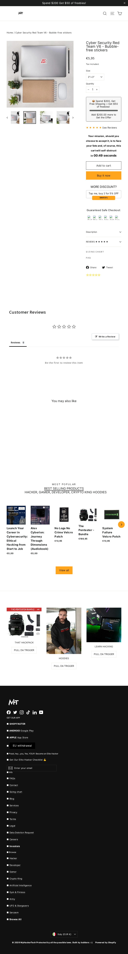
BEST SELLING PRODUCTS (64, 488)
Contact (14, 785)
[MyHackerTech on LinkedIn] (35, 712)
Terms (13, 819)
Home (10, 32)
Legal (12, 825)
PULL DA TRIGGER (24, 650)
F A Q (88, 258)
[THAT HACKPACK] (24, 623)
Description (91, 232)
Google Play (27, 730)
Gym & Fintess (17, 892)
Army (12, 899)
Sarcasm (14, 912)
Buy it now (103, 175)
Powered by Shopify (105, 942)
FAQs (12, 778)
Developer (15, 865)
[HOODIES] (63, 631)
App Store (19, 737)
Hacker (13, 858)
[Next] (121, 524)
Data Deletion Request (22, 832)
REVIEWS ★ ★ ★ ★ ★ (97, 241)
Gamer (13, 871)
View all (64, 570)
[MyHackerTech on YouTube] (41, 712)
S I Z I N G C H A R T (95, 252)
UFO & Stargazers (19, 905)
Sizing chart (16, 791)
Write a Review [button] (107, 336)
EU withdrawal (22, 745)
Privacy (13, 812)
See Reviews (109, 127)
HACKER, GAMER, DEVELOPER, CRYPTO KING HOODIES (66, 492)
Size (88, 71)
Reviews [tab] (15, 342)
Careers (14, 839)
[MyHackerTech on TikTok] (28, 712)
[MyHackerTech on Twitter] (15, 712)
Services (14, 805)
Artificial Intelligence (21, 885)
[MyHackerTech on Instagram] (22, 712)
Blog (12, 798)
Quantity (90, 84)
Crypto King (16, 878)
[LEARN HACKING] (103, 625)
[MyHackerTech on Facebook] (9, 712)
